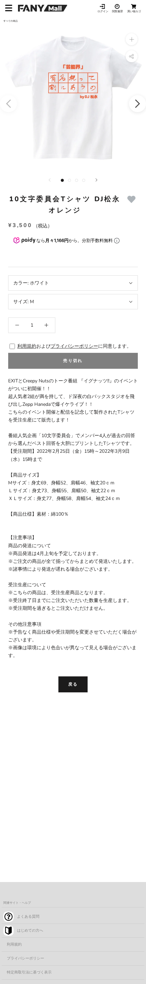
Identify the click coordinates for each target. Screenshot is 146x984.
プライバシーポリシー (74, 346)
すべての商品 (10, 20)
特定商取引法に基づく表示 (29, 972)
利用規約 (26, 346)
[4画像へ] (83, 180)
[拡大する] (132, 39)
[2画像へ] (69, 180)
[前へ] (50, 180)
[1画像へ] (62, 180)
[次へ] (96, 180)
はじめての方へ (30, 930)
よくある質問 (28, 916)
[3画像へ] (76, 180)
